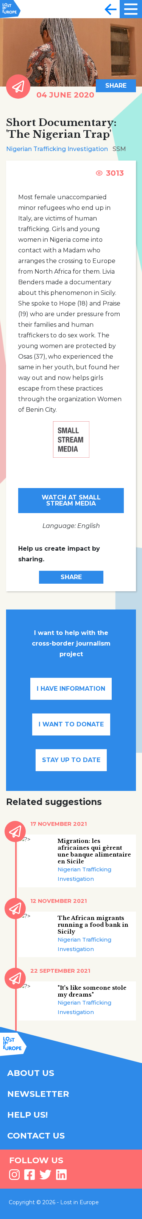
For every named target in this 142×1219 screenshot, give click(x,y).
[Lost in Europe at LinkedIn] (61, 1177)
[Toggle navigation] (110, 9)
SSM (119, 149)
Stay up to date (71, 760)
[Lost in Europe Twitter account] (45, 1177)
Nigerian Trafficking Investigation (57, 149)
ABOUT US (30, 1073)
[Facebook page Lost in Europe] (29, 1177)
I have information (71, 688)
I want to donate (71, 724)
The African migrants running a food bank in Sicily (93, 925)
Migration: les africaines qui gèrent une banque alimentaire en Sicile (94, 851)
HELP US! (27, 1115)
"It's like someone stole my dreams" (92, 991)
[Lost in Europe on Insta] (14, 1177)
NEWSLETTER (38, 1094)
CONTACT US (36, 1136)
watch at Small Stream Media (71, 500)
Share (115, 85)
